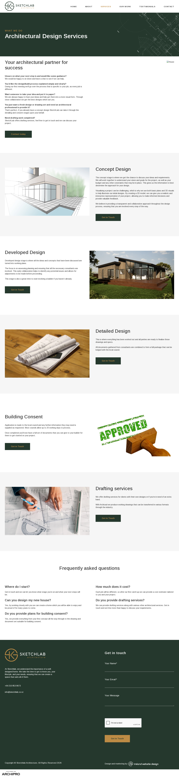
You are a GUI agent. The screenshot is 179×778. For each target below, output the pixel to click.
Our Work (125, 6)
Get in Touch (108, 217)
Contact (169, 6)
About (89, 6)
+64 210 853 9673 (13, 686)
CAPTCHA (110, 714)
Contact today (18, 134)
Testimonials (147, 6)
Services (106, 6)
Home (74, 6)
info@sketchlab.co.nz (14, 692)
